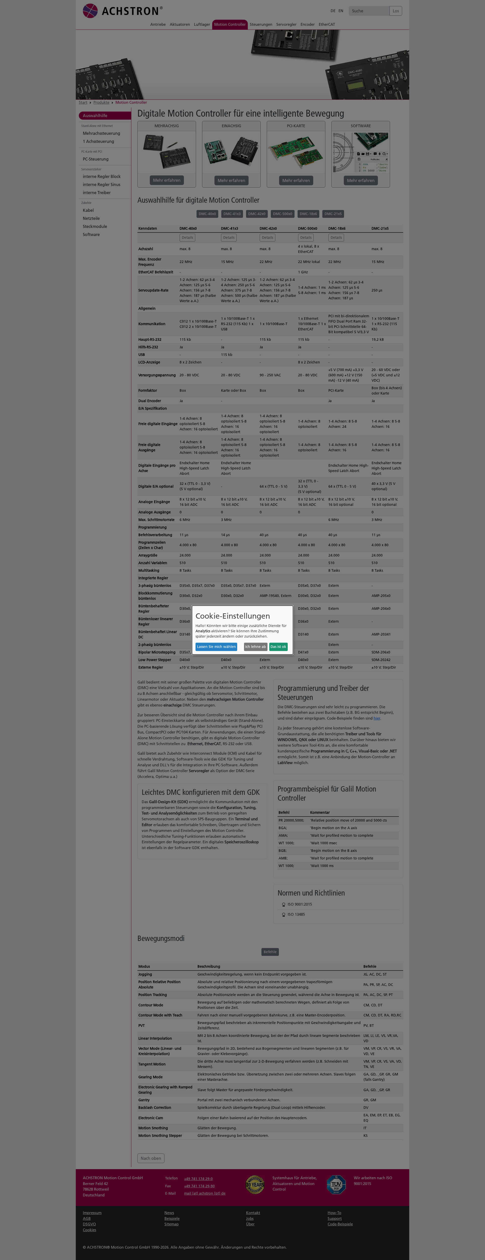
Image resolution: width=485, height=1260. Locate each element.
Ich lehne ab (255, 646)
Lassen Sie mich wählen (216, 646)
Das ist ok (278, 646)
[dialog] (242, 630)
